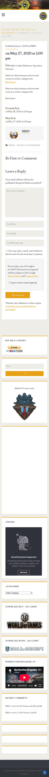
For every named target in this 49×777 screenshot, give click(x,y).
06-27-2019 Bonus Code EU (24, 713)
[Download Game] (24, 621)
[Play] (9, 685)
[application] (24, 677)
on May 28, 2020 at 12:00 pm (18, 111)
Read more (10, 82)
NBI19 (33, 46)
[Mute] (35, 685)
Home (5, 29)
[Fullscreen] (40, 685)
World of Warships (28, 145)
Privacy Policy (14, 276)
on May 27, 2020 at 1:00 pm (18, 121)
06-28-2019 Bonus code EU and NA (27, 706)
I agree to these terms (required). (23, 283)
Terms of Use (31, 276)
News (15, 29)
